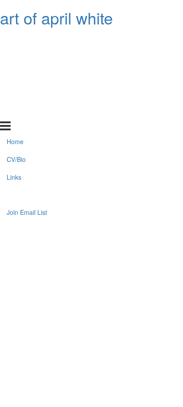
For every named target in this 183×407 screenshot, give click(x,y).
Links (14, 75)
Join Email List (27, 111)
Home (15, 40)
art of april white (56, 17)
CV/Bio (16, 57)
